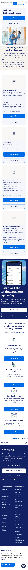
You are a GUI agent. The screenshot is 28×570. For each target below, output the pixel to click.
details (3, 559)
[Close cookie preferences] (26, 548)
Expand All (16, 438)
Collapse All (24, 438)
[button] (23, 566)
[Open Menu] (26, 3)
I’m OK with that (8, 565)
